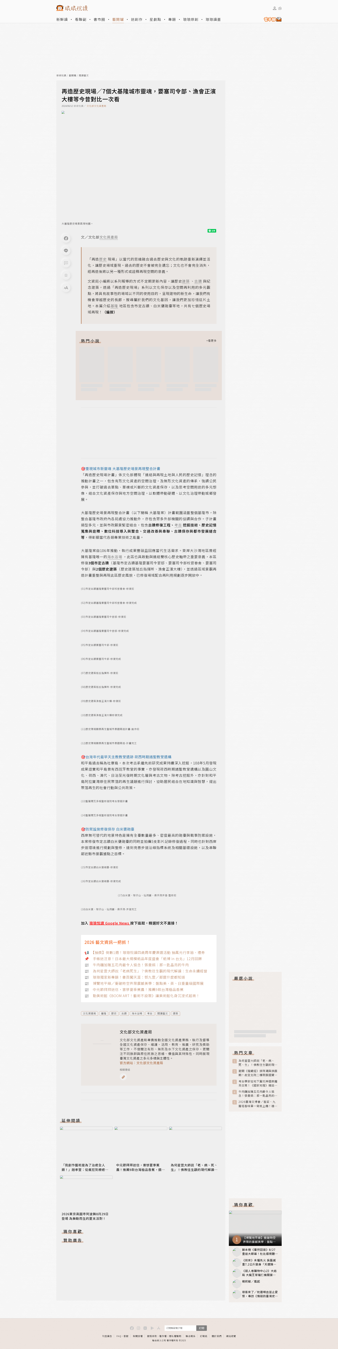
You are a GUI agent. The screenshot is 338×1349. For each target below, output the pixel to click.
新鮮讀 (62, 19)
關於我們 (217, 1336)
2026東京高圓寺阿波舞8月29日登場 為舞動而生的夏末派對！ (85, 1216)
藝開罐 (118, 19)
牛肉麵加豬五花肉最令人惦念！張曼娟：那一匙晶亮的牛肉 (258, 1093)
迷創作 (137, 19)
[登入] (274, 8)
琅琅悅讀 (61, 75)
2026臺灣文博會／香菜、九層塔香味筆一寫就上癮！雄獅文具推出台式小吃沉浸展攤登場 (258, 1104)
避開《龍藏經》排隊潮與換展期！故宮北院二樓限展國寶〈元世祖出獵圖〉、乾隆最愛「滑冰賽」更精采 (258, 1073)
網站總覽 (231, 1336)
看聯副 (81, 19)
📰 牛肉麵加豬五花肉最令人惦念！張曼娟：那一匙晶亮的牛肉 (136, 964)
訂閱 (201, 1328)
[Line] (66, 250)
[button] (66, 263)
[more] (211, 340)
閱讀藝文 (84, 75)
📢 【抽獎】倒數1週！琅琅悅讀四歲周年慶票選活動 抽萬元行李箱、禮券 (144, 952)
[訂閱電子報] (271, 19)
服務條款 (152, 1336)
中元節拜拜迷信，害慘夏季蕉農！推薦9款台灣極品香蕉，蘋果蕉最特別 (140, 1169)
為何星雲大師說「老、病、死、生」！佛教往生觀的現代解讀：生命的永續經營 (194, 1169)
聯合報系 (191, 1336)
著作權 (163, 1336)
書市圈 (99, 19)
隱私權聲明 (175, 1336)
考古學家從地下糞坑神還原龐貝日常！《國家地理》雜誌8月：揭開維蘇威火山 (258, 1083)
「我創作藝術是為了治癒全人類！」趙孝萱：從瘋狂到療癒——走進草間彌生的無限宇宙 (83, 1169)
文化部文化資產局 (96, 106)
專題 (172, 19)
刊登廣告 (107, 1336)
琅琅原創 (191, 19)
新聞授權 (138, 1336)
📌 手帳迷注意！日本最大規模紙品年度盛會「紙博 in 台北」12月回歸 (143, 958)
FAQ (119, 1336)
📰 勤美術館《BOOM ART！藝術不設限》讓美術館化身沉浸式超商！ (142, 995)
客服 (126, 1336)
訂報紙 (203, 1336)
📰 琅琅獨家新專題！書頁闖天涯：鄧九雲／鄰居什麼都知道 (134, 977)
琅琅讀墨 (213, 19)
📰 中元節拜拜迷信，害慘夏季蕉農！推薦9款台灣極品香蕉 (134, 989)
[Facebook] (66, 238)
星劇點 (155, 19)
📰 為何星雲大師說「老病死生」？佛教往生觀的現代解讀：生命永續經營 (145, 970)
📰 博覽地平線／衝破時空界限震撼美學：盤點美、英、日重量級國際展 (144, 983)
